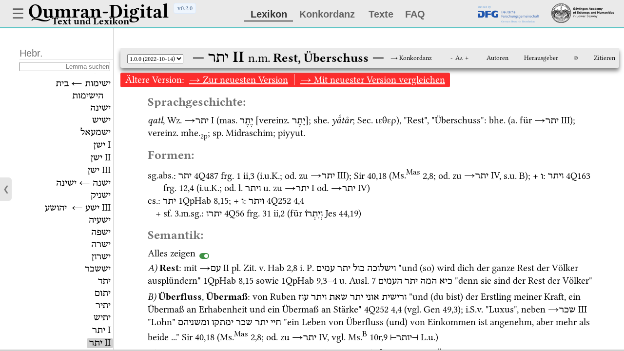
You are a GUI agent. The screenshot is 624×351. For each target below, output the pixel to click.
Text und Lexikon (90, 21)
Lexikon (269, 14)
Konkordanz (327, 14)
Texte (381, 14)
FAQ (415, 14)
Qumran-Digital (98, 11)
